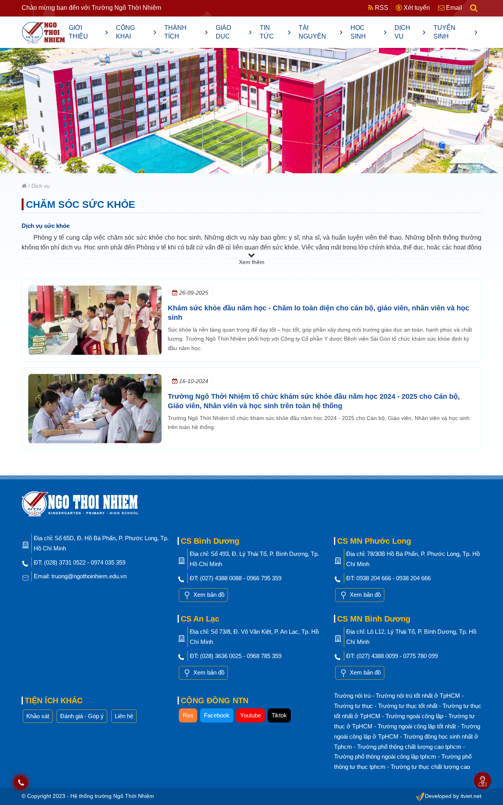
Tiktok (279, 715)
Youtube (250, 715)
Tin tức (275, 32)
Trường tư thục (354, 705)
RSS (380, 7)
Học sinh (369, 32)
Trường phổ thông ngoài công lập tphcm (386, 756)
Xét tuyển (416, 7)
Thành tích (186, 32)
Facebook (216, 715)
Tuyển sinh (455, 32)
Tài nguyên (321, 32)
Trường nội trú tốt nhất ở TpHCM (419, 695)
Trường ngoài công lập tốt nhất (417, 726)
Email (453, 7)
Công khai (136, 32)
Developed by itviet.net (453, 796)
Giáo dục (234, 32)
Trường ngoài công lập (415, 716)
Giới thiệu (88, 32)
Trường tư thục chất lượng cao (430, 766)
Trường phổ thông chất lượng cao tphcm (410, 746)
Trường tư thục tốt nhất (408, 705)
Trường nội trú (353, 695)
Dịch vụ (410, 32)
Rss (188, 715)
